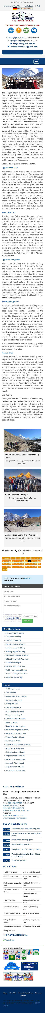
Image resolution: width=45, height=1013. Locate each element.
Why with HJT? (23, 52)
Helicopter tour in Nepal (15, 752)
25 (3, 564)
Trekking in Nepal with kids (16, 670)
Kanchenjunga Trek (10, 302)
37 (3, 566)
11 (37, 558)
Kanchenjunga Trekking (15, 648)
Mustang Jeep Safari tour (31, 921)
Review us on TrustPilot (12, 6)
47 (36, 566)
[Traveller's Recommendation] (34, 30)
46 (32, 566)
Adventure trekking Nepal (30, 878)
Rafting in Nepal (12, 704)
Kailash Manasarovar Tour (31, 901)
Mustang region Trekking (15, 652)
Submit (27, 621)
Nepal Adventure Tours (15, 756)
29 (16, 564)
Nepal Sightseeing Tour (30, 908)
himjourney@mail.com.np (24, 44)
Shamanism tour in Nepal (30, 895)
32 (26, 564)
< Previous (6, 558)
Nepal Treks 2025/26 (31, 914)
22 (32, 561)
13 (3, 561)
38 (6, 566)
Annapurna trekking (13, 637)
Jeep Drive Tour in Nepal (15, 771)
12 (41, 558)
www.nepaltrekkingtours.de (14, 818)
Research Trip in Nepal (15, 763)
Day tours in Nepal (30, 889)
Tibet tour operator (19, 860)
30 (19, 564)
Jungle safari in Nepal (12, 926)
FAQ (38, 6)
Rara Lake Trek (9, 212)
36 (39, 564)
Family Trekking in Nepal (15, 666)
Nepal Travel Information (15, 759)
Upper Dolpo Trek (10, 168)
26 (6, 564)
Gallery (23, 995)
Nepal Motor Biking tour (15, 748)
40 (13, 566)
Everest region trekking (15, 633)
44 (26, 566)
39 (10, 566)
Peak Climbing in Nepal (15, 711)
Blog (5, 993)
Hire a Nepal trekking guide (22, 840)
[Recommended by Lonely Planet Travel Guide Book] (11, 30)
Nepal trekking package (16, 495)
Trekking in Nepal (13, 689)
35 (36, 564)
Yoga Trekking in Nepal (15, 767)
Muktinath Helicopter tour (31, 884)
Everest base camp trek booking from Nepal (26, 834)
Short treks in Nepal (13, 663)
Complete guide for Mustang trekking (26, 849)
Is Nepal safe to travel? (10, 921)
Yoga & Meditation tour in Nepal (18, 745)
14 (6, 561)
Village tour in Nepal (14, 715)
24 (39, 561)
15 (10, 561)
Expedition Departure (31, 926)
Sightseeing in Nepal (14, 700)
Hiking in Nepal (11, 722)
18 (19, 561)
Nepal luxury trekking (14, 678)
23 (35, 561)
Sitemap (38, 993)
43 (23, 566)
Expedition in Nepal (13, 707)
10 (34, 558)
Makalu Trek (7, 353)
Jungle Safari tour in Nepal (16, 696)
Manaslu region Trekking (15, 644)
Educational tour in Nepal (16, 719)
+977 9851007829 (16, 38)
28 (13, 564)
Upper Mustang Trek (11, 260)
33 (29, 564)
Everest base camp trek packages (21, 535)
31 (23, 564)
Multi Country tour (11, 876)
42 (19, 566)
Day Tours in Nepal (13, 741)
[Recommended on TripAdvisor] (26, 30)
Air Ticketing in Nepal (12, 913)
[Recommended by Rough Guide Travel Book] (19, 30)
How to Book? (28, 6)
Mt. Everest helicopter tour (13, 884)
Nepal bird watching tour (15, 726)
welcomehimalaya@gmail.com (24, 47)
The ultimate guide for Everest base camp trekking (26, 855)
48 (39, 566)
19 (23, 561)
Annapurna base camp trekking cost (26, 829)
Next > (5, 569)
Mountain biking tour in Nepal (17, 730)
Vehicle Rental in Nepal (15, 737)
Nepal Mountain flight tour (16, 733)
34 (32, 564)
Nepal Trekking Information (16, 674)
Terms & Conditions (25, 993)
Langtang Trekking (13, 640)
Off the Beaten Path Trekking (17, 659)
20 (26, 561)
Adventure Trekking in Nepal (17, 655)
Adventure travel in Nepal (11, 891)
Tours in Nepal (9, 900)
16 (13, 561)
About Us (12, 993)
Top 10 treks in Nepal (31, 872)
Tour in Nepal (11, 693)
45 (29, 566)
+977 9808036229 (17, 41)
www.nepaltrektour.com (13, 815)
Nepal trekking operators (21, 844)
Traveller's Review (11, 907)
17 (16, 561)
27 (10, 564)
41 (16, 566)
